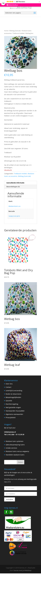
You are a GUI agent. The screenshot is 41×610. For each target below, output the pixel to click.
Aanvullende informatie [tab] (15, 183)
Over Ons (9, 384)
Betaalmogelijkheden (13, 397)
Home (6, 31)
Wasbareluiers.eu (14, 206)
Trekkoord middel (18, 33)
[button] (33, 40)
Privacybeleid (10, 417)
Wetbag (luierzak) (15, 31)
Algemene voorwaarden (14, 414)
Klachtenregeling (12, 404)
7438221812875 (14, 216)
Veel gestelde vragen (13, 407)
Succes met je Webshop (22, 570)
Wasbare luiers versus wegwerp (17, 451)
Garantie (9, 401)
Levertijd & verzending (14, 391)
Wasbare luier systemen (14, 441)
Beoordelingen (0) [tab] (13, 187)
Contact (8, 387)
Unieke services (11, 448)
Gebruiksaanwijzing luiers (15, 445)
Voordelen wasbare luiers (15, 455)
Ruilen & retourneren (13, 394)
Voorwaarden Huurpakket (15, 411)
